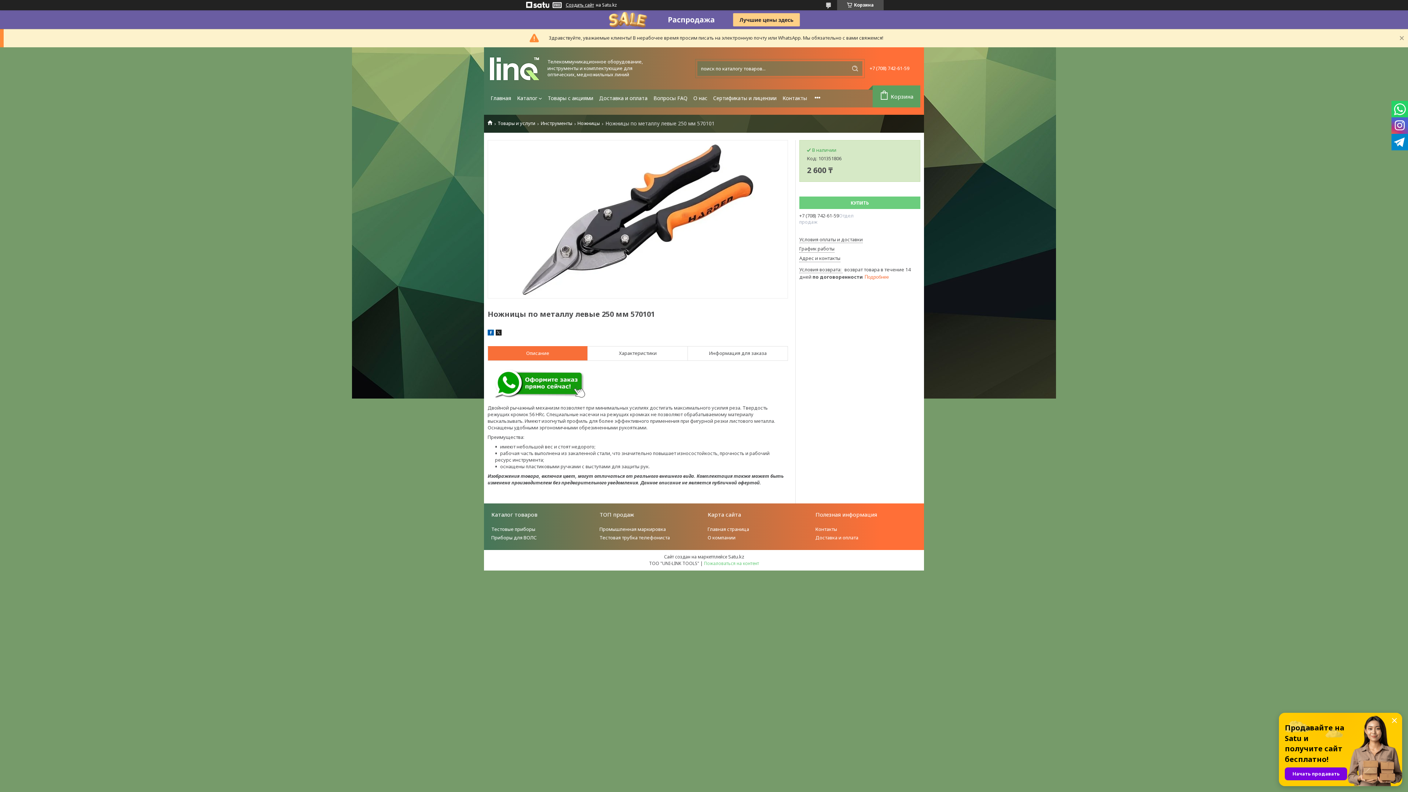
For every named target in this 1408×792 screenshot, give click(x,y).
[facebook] (491, 333)
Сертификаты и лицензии (745, 98)
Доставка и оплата (623, 98)
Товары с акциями (570, 98)
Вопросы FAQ (670, 98)
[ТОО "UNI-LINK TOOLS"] (515, 68)
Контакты (794, 98)
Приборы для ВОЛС (514, 537)
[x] (499, 333)
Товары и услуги (516, 123)
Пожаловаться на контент (731, 563)
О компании (722, 537)
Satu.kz (736, 556)
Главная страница (728, 529)
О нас (700, 98)
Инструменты (556, 123)
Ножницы (589, 123)
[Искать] (855, 68)
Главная (501, 98)
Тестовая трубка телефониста (635, 537)
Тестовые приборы (513, 529)
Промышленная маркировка (633, 529)
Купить (860, 203)
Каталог (527, 98)
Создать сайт (580, 5)
